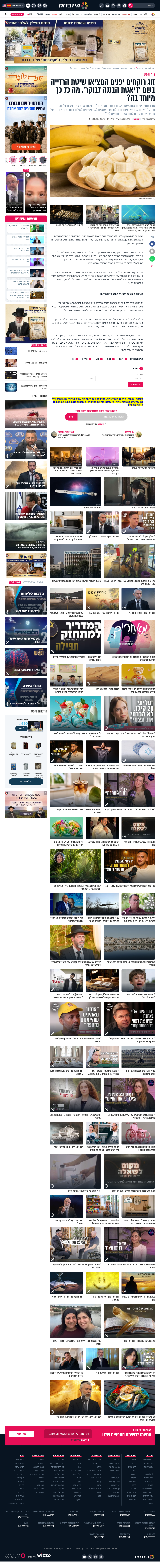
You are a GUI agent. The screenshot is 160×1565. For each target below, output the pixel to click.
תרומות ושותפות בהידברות (121, 1512)
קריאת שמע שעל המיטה (15, 1503)
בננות (109, 359)
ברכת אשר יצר (19, 1499)
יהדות (134, 1459)
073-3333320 (23, 1517)
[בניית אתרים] (43, 1557)
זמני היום (79, 14)
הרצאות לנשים (39, 1488)
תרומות (54, 14)
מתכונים (41, 1463)
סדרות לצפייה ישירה (94, 1474)
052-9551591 (98, 1526)
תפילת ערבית (19, 1467)
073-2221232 (48, 1515)
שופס (68, 14)
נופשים (150, 1485)
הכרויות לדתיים (76, 1492)
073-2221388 (99, 1515)
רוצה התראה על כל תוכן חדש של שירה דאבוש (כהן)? (96, 411)
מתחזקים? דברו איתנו (15, 5)
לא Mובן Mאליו (114, 1463)
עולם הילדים (106, 14)
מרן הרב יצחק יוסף (57, 1467)
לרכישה (21, 728)
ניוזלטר (150, 1470)
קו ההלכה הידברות (123, 1523)
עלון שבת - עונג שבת (97, 1512)
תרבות (134, 1485)
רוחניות (133, 1474)
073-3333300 (124, 1526)
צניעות (41, 1478)
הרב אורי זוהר (59, 1488)
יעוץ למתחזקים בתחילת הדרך (43, 1512)
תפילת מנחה (19, 1463)
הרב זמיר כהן (116, 14)
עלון (73, 14)
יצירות (99, 1492)
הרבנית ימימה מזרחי (37, 1474)
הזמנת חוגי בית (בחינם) (46, 1523)
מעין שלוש (20, 1478)
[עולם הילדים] (45, 5)
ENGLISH (40, 14)
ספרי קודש (77, 1496)
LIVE (30, 14)
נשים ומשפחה (38, 1455)
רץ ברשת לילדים (95, 1463)
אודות (151, 1503)
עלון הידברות (148, 1467)
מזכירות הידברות (149, 1512)
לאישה (41, 1459)
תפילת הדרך (19, 1488)
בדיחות (99, 1467)
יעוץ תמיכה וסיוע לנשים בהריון (94, 1523)
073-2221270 (23, 1526)
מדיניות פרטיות (148, 1459)
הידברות (150, 1455)
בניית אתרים (32, 1557)
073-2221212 (125, 1515)
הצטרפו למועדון (16, 14)
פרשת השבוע (131, 1492)
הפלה (42, 1481)
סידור (22, 1455)
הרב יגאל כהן (59, 1474)
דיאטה (121, 359)
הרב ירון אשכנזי (58, 1481)
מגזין (140, 14)
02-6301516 (150, 1528)
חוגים (99, 1496)
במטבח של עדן (114, 1467)
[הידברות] (73, 5)
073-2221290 (48, 1526)
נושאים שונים (75, 1455)
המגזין (134, 1463)
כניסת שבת (149, 1481)
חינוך (79, 1481)
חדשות (134, 14)
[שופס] (39, 5)
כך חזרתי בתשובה (113, 1488)
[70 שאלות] (33, 5)
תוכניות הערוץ (114, 1455)
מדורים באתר (131, 1455)
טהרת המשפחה (38, 1467)
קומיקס (99, 1481)
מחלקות (61, 14)
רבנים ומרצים (58, 1455)
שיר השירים (20, 1492)
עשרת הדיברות (76, 1470)
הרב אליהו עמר (58, 1499)
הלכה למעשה (115, 1470)
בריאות (85, 359)
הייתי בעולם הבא (114, 1496)
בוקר (97, 359)
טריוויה (99, 1485)
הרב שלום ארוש (58, 1492)
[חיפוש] (130, 5)
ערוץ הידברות (148, 1463)
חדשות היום (132, 1467)
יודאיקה (78, 1499)
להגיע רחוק (115, 1485)
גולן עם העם (115, 1478)
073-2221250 (124, 1537)
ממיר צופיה (151, 1534)
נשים (134, 1470)
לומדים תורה (77, 1459)
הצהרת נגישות (148, 1499)
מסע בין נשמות (114, 1481)
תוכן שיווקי (132, 1499)
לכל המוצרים (26, 781)
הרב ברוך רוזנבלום (57, 1485)
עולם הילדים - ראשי (94, 1459)
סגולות (79, 1478)
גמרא (79, 1467)
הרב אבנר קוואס (58, 1496)
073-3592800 (73, 1515)
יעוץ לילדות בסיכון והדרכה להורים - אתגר (17, 1513)
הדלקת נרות (39, 1470)
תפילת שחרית (19, 1459)
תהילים (21, 1485)
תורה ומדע (132, 1481)
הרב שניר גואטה (58, 1478)
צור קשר (47, 14)
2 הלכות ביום (148, 1474)
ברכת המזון (20, 1474)
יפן (73, 359)
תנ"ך (79, 1463)
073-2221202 (99, 1537)
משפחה (133, 1478)
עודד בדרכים (115, 1459)
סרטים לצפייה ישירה (94, 1470)
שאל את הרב (88, 14)
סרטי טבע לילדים (95, 1488)
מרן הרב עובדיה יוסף (57, 1463)
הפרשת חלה (39, 1492)
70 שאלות (97, 14)
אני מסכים (95, 424)
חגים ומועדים (131, 1496)
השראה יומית (115, 1492)
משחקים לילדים (95, 1478)
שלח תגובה (135, 384)
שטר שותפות (126, 14)
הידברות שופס (148, 1492)
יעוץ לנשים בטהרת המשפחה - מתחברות (144, 1524)
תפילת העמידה (19, 1470)
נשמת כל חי (20, 1496)
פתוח (118, 1474)
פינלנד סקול (77, 1474)
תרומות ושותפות (147, 1488)
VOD (145, 14)
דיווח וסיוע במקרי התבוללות (69, 1523)
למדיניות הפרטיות (91, 424)
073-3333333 (149, 1537)
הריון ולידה (40, 1485)
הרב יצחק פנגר (58, 1470)
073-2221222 (150, 1515)
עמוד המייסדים (148, 1496)
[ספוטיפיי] (28, 5)
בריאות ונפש (77, 1485)
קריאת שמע (20, 1481)
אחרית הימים (76, 1488)
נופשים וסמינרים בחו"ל (96, 1534)
